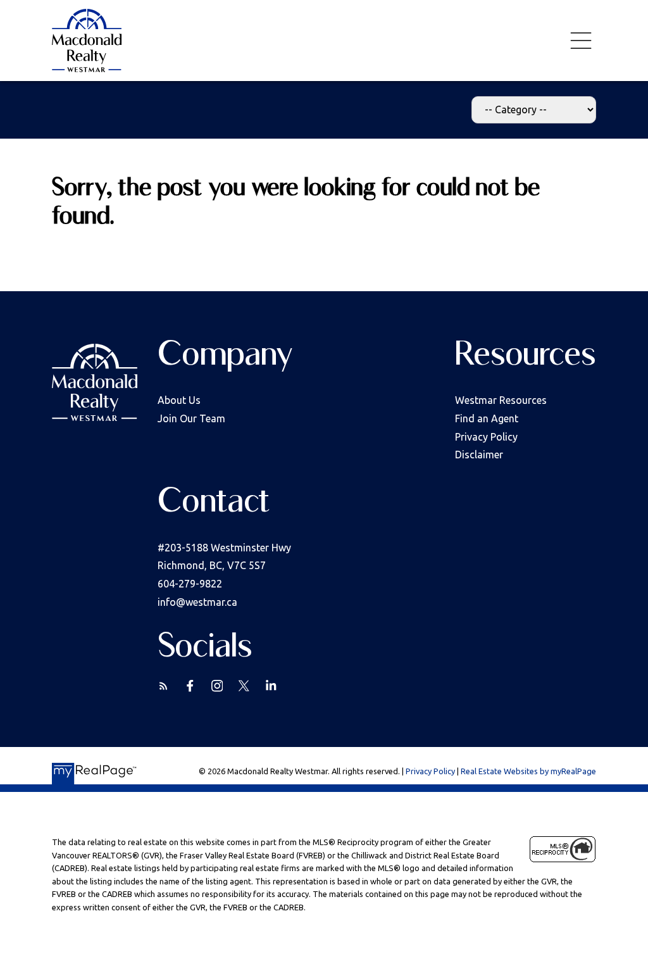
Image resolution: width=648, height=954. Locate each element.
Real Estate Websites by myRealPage (528, 771)
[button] (164, 686)
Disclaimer (479, 454)
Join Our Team (191, 418)
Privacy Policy (486, 436)
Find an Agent (486, 418)
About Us (179, 400)
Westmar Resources (501, 400)
